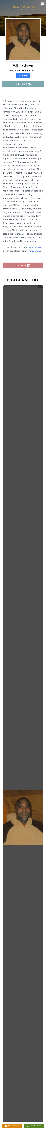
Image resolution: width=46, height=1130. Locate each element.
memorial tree (34, 247)
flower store (34, 251)
